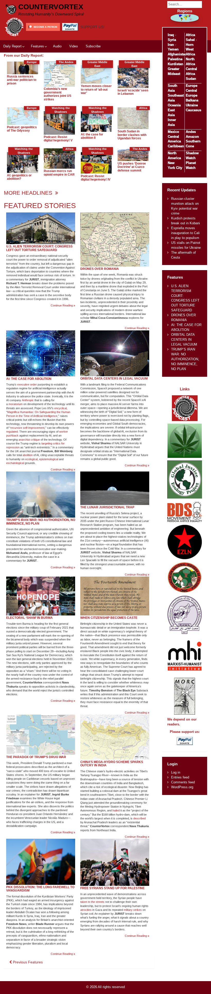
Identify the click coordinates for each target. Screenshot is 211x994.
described (139, 818)
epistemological (48, 459)
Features (37, 46)
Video (73, 46)
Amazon (192, 137)
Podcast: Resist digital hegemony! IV (95, 178)
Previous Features (27, 962)
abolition (28, 455)
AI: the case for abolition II (92, 136)
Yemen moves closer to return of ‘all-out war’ (96, 89)
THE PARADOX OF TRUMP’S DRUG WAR (36, 757)
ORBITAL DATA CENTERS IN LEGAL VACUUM (114, 378)
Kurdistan (175, 64)
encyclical (60, 408)
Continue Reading (63, 305)
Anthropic (28, 400)
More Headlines (29, 193)
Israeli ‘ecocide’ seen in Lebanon (133, 92)
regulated (12, 431)
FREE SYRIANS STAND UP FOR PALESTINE (112, 888)
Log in (175, 772)
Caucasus (193, 110)
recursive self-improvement (27, 427)
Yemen (173, 49)
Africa (190, 35)
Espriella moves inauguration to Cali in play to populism (185, 233)
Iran (171, 45)
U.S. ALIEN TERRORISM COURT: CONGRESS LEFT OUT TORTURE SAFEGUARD (39, 248)
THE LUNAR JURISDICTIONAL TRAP (107, 507)
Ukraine (192, 105)
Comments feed (183, 782)
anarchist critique (29, 439)
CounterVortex (50, 7)
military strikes (133, 909)
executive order (27, 384)
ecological (31, 459)
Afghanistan (177, 54)
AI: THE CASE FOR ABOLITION (28, 379)
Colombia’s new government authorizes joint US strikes (57, 94)
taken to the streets (92, 901)
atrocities (86, 909)
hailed (116, 810)
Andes (191, 132)
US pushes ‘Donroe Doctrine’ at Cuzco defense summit (132, 167)
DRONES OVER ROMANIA (99, 269)
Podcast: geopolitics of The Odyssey (22, 129)
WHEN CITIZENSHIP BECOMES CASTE (108, 618)
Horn (190, 45)
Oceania (174, 105)
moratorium (15, 404)
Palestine (175, 59)
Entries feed (180, 777)
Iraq (171, 35)
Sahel (190, 40)
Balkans (192, 100)
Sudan (191, 79)
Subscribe (93, 46)
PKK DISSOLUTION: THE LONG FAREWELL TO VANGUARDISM (40, 889)
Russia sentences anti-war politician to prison (21, 80)
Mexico (173, 132)
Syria (172, 40)
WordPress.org (182, 787)
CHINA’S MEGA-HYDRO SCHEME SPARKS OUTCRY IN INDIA (111, 763)
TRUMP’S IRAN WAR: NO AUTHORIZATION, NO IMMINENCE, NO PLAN (40, 521)
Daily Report (12, 46)
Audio (57, 46)
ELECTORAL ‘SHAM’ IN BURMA (29, 618)
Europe (191, 86)
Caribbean (176, 146)
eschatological (15, 463)
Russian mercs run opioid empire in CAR (59, 172)
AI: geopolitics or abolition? (19, 177)
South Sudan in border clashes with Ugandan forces (132, 135)
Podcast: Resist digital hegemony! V (58, 138)
